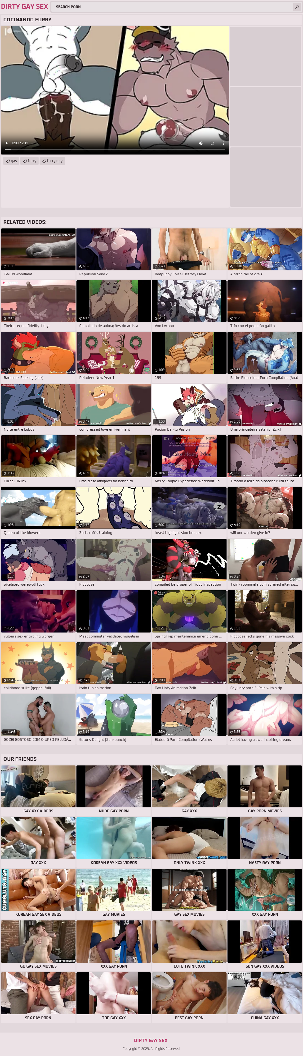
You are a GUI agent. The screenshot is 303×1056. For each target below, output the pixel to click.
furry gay (54, 161)
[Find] (297, 7)
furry (32, 161)
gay (14, 161)
